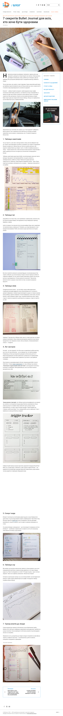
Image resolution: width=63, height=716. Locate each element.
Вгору (57, 712)
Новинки (46, 79)
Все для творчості (49, 89)
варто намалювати (17, 364)
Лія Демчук (5, 25)
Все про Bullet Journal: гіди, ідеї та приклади (29, 15)
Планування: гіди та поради (45, 15)
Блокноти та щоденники (50, 82)
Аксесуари (47, 92)
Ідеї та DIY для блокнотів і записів (10, 15)
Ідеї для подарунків (49, 96)
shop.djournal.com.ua (31, 713)
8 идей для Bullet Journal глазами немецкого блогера (30, 691)
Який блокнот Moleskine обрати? (50, 100)
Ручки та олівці (48, 86)
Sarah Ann (14, 520)
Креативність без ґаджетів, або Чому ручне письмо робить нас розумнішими (13, 691)
